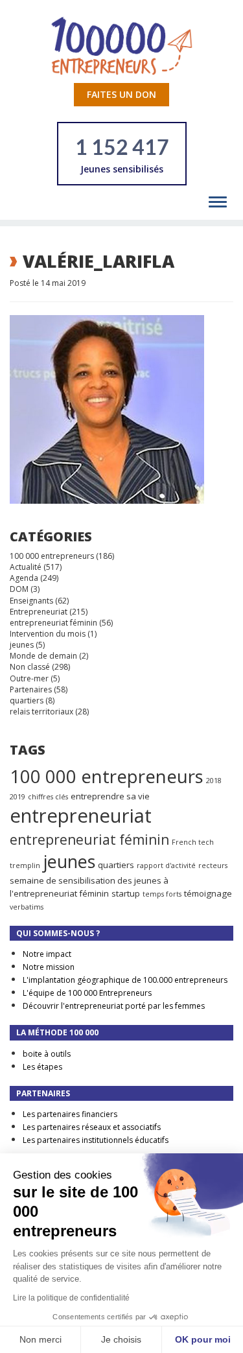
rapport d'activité (166, 865)
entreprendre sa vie (110, 796)
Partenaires (31, 689)
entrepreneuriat (81, 816)
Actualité (25, 566)
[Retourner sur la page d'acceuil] (122, 45)
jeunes (22, 644)
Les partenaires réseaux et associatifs (92, 1127)
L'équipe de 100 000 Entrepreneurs (87, 992)
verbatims (26, 907)
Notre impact (47, 953)
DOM (19, 588)
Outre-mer (29, 678)
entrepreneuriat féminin (53, 622)
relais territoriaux (41, 711)
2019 (17, 796)
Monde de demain (43, 655)
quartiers (26, 700)
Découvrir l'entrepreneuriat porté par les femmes (114, 1005)
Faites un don (121, 94)
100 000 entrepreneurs (52, 555)
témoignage (208, 893)
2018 (214, 780)
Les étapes (42, 1066)
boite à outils (47, 1053)
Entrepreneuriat (38, 611)
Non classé (30, 666)
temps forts (162, 894)
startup (125, 893)
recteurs (212, 865)
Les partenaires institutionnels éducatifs (95, 1140)
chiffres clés (48, 796)
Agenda (24, 577)
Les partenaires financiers (70, 1114)
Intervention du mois (48, 633)
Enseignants (31, 600)
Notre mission (49, 966)
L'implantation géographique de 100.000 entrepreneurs (125, 979)
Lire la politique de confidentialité (71, 1297)
